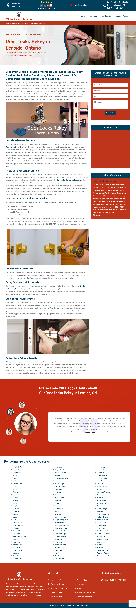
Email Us (108, 580)
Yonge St (16, 470)
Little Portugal (102, 481)
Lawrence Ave (17, 484)
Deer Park (58, 475)
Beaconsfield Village (62, 525)
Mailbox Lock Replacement (86, 593)
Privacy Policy (82, 580)
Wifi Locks (80, 588)
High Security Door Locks (59, 580)
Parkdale (100, 498)
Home (82, 16)
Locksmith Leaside (67, 605)
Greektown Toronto (19, 536)
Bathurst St (17, 473)
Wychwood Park (60, 517)
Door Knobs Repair (56, 597)
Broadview (16, 511)
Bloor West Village (61, 528)
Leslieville (16, 539)
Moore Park (59, 495)
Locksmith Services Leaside (19, 23)
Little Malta (101, 467)
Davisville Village (61, 473)
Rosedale (58, 500)
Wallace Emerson (103, 517)
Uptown (57, 511)
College (15, 498)
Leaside (99, 542)
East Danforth (101, 525)
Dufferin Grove (60, 548)
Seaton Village (102, 509)
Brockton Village (60, 534)
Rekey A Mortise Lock (13, 147)
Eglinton (15, 478)
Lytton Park (58, 489)
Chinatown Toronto (103, 556)
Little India (16, 534)
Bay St (15, 489)
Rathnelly (58, 506)
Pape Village (101, 528)
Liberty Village (102, 475)
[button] (23, 441)
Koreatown (100, 473)
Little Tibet (100, 484)
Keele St (15, 520)
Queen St (16, 503)
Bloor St (15, 486)
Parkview (100, 548)
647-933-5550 (116, 8)
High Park (58, 556)
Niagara (99, 489)
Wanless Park (59, 514)
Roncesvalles (101, 503)
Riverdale (16, 553)
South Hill (58, 503)
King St (15, 506)
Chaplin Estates (60, 470)
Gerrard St (16, 531)
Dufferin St (16, 481)
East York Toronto (103, 553)
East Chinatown (18, 525)
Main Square (17, 542)
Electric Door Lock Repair (59, 588)
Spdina (15, 495)
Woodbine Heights (103, 531)
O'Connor (100, 545)
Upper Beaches (18, 556)
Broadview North (102, 520)
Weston (15, 517)
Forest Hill (58, 481)
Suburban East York (103, 534)
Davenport (58, 542)
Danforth (16, 528)
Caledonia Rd (17, 467)
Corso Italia (59, 539)
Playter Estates (18, 545)
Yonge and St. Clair (61, 478)
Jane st (15, 514)
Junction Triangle (103, 470)
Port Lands (16, 548)
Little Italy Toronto (103, 478)
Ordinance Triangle (103, 492)
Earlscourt (58, 550)
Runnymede (101, 506)
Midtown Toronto (60, 523)
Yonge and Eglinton (61, 520)
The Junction (59, 559)
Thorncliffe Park (102, 550)
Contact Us (106, 16)
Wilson (15, 475)
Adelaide (16, 509)
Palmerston (101, 495)
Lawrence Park (60, 486)
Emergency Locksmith (85, 597)
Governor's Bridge (103, 539)
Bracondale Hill (60, 531)
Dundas (15, 500)
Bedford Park (17, 559)
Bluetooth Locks (82, 584)
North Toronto (59, 498)
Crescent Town (102, 523)
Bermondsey (101, 536)
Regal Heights (102, 500)
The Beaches (17, 523)
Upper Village (59, 484)
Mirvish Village (102, 486)
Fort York (58, 553)
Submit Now (110, 113)
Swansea (100, 511)
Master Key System (57, 584)
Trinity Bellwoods (103, 514)
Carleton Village (60, 536)
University (16, 492)
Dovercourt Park (60, 545)
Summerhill (59, 509)
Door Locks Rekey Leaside (38, 23)
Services (93, 16)
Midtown (58, 492)
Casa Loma (58, 467)
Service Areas (122, 16)
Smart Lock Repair (56, 592)
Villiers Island (17, 550)
